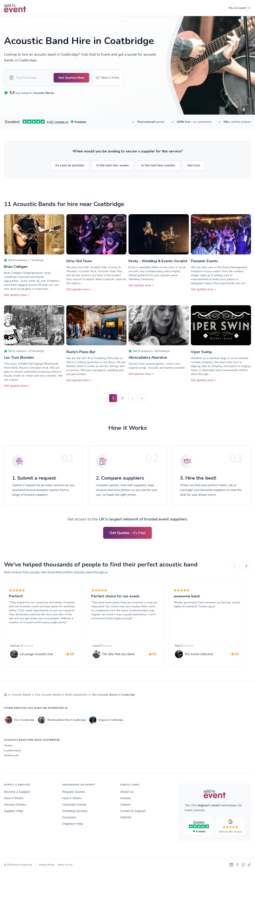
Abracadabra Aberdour (147, 357)
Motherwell (11, 755)
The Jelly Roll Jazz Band (118, 654)
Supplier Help (13, 811)
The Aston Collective (198, 654)
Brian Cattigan (15, 266)
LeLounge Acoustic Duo (36, 654)
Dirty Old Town (79, 261)
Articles (125, 798)
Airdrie (8, 745)
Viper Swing (201, 351)
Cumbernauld (12, 750)
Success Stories (15, 804)
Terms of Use (65, 864)
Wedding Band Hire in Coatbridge (66, 719)
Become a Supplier (17, 792)
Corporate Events (74, 804)
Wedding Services (74, 811)
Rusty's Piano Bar (80, 351)
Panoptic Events (204, 261)
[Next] (246, 566)
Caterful (125, 817)
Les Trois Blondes (19, 357)
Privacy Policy (46, 864)
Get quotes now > (16, 295)
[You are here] (5, 695)
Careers (125, 804)
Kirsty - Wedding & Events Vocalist (157, 261)
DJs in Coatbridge (24, 719)
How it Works (14, 798)
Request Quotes (73, 792)
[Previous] (234, 566)
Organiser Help (72, 824)
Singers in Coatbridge (110, 719)
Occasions (69, 817)
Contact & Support (133, 811)
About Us (127, 792)
